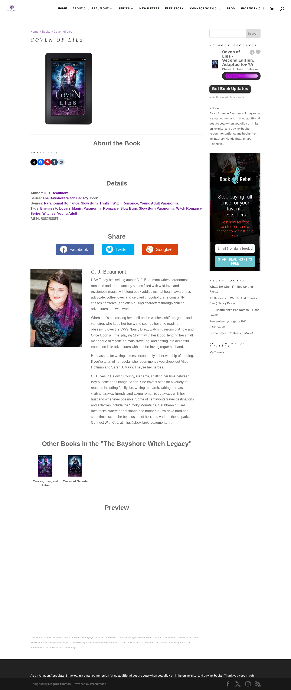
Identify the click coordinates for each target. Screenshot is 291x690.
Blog (231, 8)
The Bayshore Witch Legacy (65, 198)
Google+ (164, 249)
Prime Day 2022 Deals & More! (231, 333)
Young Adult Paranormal (159, 203)
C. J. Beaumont (56, 193)
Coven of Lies (63, 31)
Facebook (78, 249)
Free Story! (175, 8)
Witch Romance (125, 203)
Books (46, 31)
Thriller (105, 203)
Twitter (121, 249)
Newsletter (149, 8)
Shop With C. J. (252, 8)
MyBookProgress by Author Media (226, 97)
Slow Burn (89, 203)
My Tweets (217, 352)
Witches (48, 213)
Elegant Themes (59, 684)
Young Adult (67, 213)
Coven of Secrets (75, 481)
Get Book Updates (230, 88)
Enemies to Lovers (55, 208)
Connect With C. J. (206, 8)
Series (124, 8)
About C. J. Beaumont (90, 8)
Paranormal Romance (61, 203)
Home (62, 8)
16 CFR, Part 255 (149, 642)
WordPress (98, 684)
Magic (77, 208)
